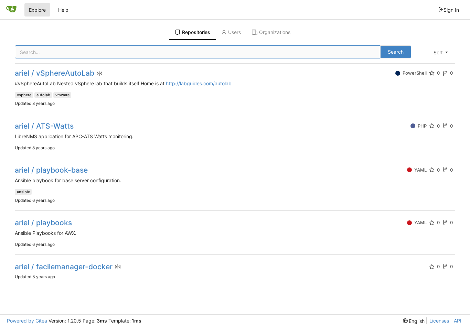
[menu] (441, 52)
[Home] (11, 9)
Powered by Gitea (27, 321)
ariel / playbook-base (51, 170)
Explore (37, 10)
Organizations (274, 32)
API (457, 321)
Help (63, 10)
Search (396, 52)
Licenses (439, 321)
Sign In (451, 10)
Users (234, 32)
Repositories (196, 32)
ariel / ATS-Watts (44, 126)
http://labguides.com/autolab (199, 83)
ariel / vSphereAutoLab (54, 73)
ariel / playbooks (43, 222)
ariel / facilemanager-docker (64, 266)
